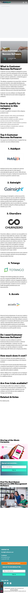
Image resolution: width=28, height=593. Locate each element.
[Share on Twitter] (2, 586)
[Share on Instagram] (2, 591)
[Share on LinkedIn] (2, 589)
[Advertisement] (14, 22)
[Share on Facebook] (2, 584)
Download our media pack (14, 563)
